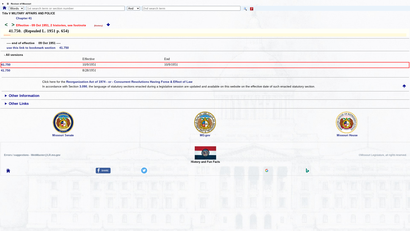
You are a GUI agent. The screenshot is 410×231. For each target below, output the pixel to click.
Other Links (19, 104)
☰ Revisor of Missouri (18, 4)
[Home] (4, 8)
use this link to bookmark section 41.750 (38, 47)
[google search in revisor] (266, 171)
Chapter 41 (24, 18)
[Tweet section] (144, 172)
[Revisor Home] (8, 171)
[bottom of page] (108, 25)
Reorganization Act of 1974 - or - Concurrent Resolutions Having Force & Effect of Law (129, 81)
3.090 (83, 86)
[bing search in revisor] (307, 171)
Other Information (24, 96)
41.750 (5, 64)
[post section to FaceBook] (103, 172)
